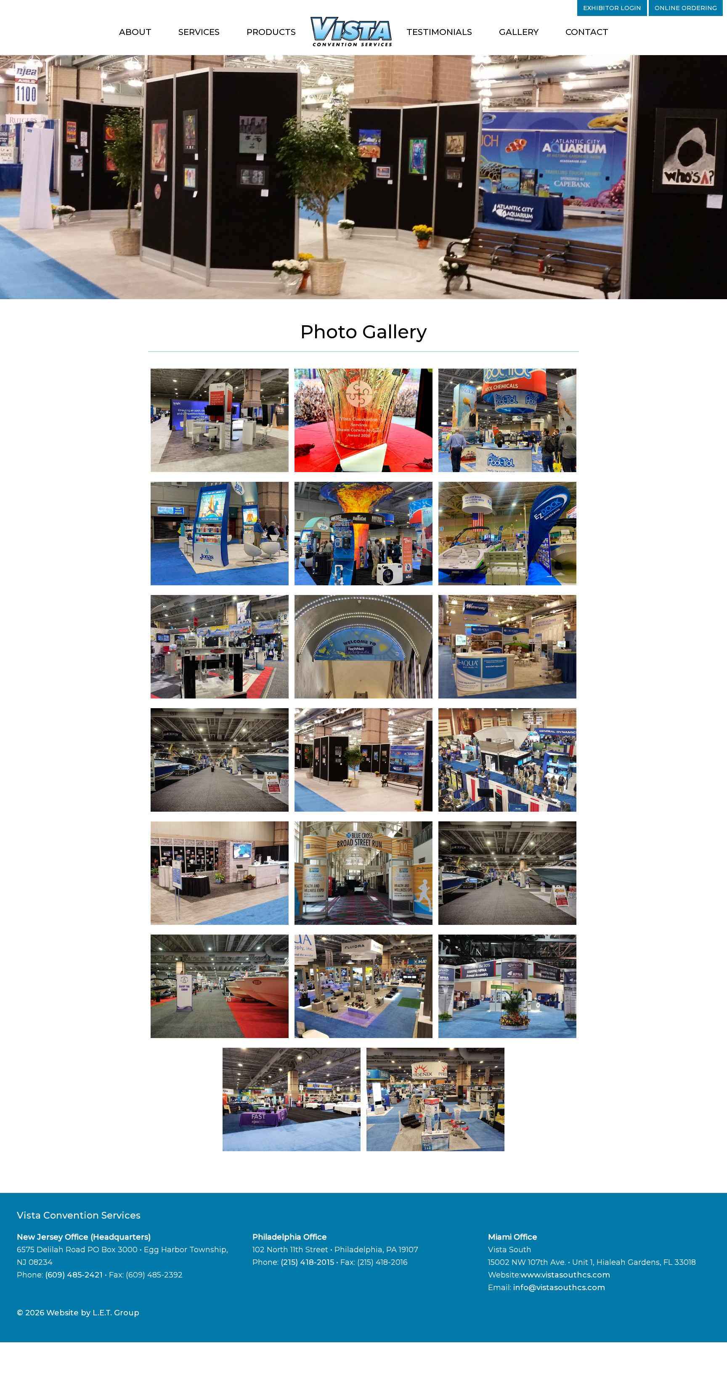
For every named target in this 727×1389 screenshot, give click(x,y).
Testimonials (439, 32)
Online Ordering (686, 8)
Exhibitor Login (612, 8)
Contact (586, 32)
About (135, 32)
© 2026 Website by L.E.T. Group (78, 1312)
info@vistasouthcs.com (559, 1287)
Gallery (519, 32)
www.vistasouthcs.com (565, 1275)
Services (199, 32)
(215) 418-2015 (307, 1262)
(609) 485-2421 (74, 1275)
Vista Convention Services (351, 32)
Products (271, 32)
